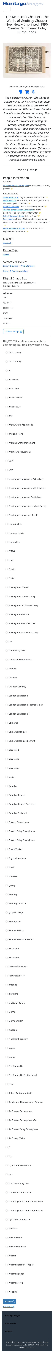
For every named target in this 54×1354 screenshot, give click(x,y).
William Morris (9, 200)
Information (10, 1323)
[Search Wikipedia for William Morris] (29, 203)
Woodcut (7, 243)
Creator (7, 181)
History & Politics (10, 271)
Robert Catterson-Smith (13, 216)
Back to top (8, 1306)
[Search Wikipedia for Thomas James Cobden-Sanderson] (40, 212)
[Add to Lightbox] (21, 91)
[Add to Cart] (27, 91)
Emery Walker (9, 219)
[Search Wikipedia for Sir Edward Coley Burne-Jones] (12, 188)
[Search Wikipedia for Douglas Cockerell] (46, 206)
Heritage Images (12, 1315)
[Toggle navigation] (6, 9)
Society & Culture (10, 266)
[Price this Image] (33, 91)
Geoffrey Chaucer (10, 197)
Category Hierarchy (15, 261)
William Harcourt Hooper (14, 228)
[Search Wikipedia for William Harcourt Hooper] (27, 231)
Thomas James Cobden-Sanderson (18, 210)
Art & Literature (27, 266)
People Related (10, 193)
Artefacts (24, 271)
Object (6, 254)
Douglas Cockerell (11, 206)
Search (8, 1301)
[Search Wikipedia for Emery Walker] (5, 225)
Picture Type (10, 250)
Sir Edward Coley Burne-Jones (16, 185)
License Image (12, 331)
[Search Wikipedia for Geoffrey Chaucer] (47, 197)
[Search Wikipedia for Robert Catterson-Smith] (38, 215)
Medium (8, 238)
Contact (8, 1331)
